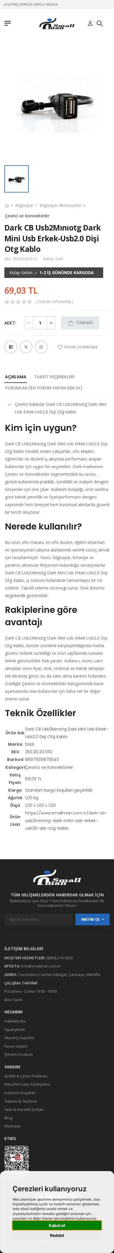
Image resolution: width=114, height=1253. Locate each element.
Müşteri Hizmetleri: (24, 957)
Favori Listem (15, 1046)
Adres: (10, 974)
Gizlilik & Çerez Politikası (25, 1076)
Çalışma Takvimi (20, 982)
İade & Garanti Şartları (24, 1109)
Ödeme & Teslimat (20, 1101)
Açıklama (15, 377)
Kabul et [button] (57, 1225)
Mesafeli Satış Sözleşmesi (27, 1084)
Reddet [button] (57, 1235)
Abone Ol (90, 919)
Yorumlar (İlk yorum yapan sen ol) (43, 388)
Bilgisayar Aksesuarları (60, 205)
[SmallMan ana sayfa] (57, 877)
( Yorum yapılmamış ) (54, 302)
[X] (26, 347)
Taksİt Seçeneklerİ (54, 377)
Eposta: (12, 966)
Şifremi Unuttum (18, 1054)
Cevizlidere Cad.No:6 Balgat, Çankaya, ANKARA (59, 974)
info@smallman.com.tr (41, 966)
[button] (9, 23)
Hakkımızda (14, 1021)
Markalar (12, 1126)
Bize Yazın (13, 999)
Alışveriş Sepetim (19, 1037)
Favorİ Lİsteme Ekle (81, 347)
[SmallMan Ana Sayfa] (57, 23)
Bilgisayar (24, 205)
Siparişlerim (14, 1029)
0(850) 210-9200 (59, 957)
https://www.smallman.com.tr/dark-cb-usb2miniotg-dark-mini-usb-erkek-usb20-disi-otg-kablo (66, 820)
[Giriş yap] (90, 23)
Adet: (10, 323)
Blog (8, 1117)
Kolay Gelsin (20, 273)
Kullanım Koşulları (20, 1092)
